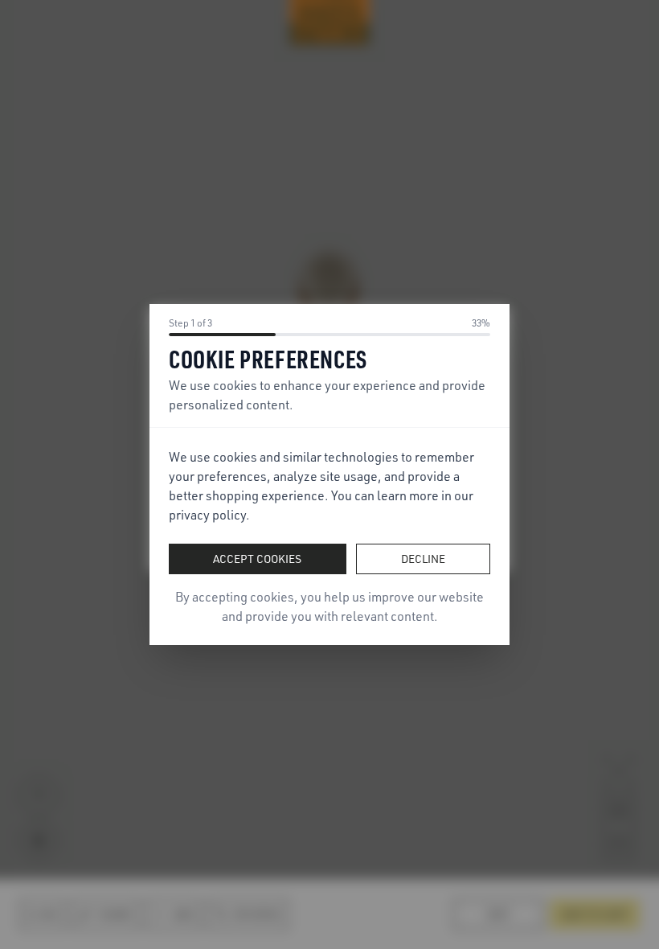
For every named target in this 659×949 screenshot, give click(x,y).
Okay (329, 529)
